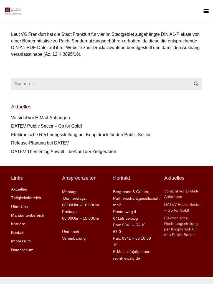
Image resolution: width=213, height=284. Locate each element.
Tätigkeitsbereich (26, 198)
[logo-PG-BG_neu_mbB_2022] (13, 11)
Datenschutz (22, 250)
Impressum (21, 241)
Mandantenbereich (27, 215)
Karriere (18, 224)
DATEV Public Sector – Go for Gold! (46, 126)
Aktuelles (19, 189)
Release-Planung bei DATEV (40, 143)
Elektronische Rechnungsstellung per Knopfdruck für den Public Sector (81, 134)
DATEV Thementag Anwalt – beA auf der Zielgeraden (63, 151)
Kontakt (17, 232)
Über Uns (19, 206)
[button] (206, 11)
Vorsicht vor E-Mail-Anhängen (40, 117)
